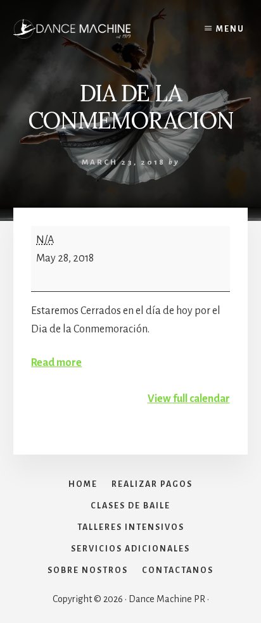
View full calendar (189, 399)
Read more (56, 362)
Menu (230, 29)
